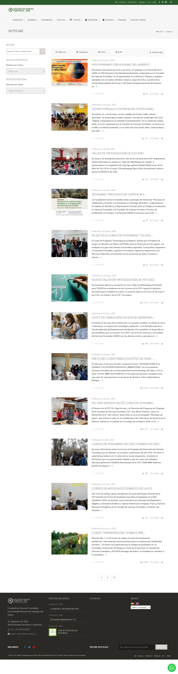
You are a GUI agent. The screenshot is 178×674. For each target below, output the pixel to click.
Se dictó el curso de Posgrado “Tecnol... (122, 235)
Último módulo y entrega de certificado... (123, 109)
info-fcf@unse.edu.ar (26, 634)
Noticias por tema (14, 84)
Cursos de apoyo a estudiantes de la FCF (122, 488)
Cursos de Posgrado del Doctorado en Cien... (126, 444)
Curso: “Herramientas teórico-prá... (118, 533)
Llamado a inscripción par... (65, 609)
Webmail (142, 2)
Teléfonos (132, 2)
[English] (137, 603)
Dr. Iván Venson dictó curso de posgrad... (123, 403)
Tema (103, 52)
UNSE (154, 2)
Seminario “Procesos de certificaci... (119, 194)
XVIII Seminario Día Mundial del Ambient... (122, 64)
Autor (120, 52)
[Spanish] (133, 603)
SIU (149, 2)
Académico (32, 20)
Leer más (99, 94)
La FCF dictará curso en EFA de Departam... (123, 317)
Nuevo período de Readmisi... (68, 632)
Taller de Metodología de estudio (118, 153)
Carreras (77, 20)
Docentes (109, 20)
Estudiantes (93, 20)
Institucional (18, 20)
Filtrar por (62, 52)
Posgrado (122, 20)
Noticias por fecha (14, 65)
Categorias (83, 52)
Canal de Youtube (138, 20)
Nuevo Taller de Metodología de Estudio (123, 279)
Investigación (46, 20)
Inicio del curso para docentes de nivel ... (123, 358)
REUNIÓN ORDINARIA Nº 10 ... (64, 620)
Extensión (61, 20)
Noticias (122, 2)
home (161, 32)
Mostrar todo (157, 52)
